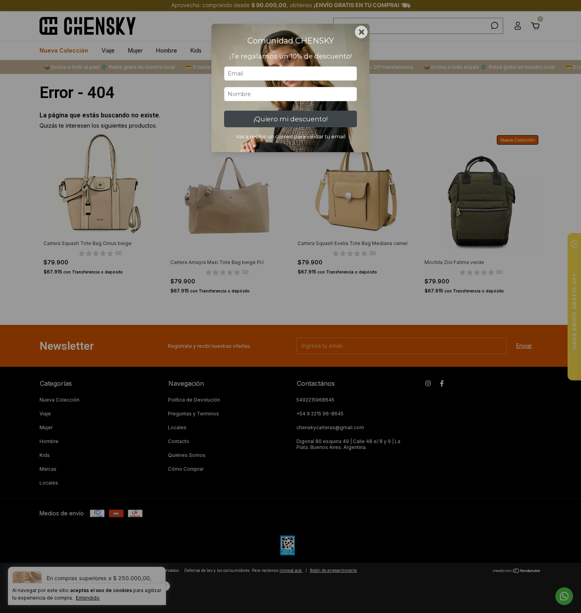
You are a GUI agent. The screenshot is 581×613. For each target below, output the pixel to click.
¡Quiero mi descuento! (291, 119)
